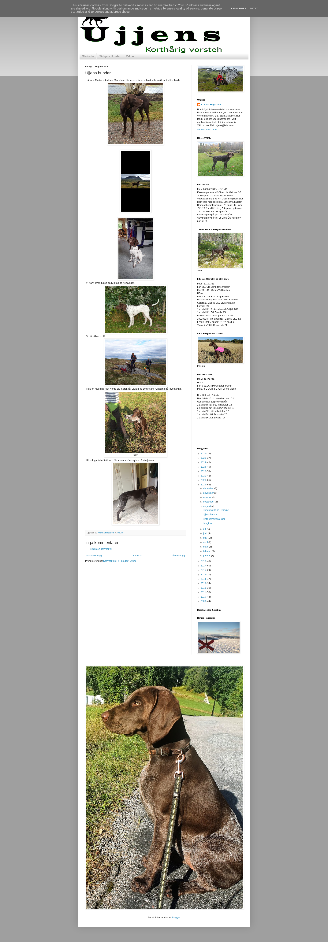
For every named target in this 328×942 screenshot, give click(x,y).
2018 (204, 561)
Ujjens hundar (210, 514)
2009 (204, 601)
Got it (254, 8)
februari (207, 551)
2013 (204, 583)
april (205, 542)
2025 (204, 458)
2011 (204, 592)
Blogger (176, 917)
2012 (204, 588)
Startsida (88, 56)
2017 (204, 565)
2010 (204, 596)
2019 (204, 484)
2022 (204, 471)
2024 (204, 462)
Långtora (207, 523)
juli (205, 529)
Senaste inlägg (94, 555)
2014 (204, 579)
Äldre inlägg (178, 555)
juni (205, 533)
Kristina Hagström (211, 104)
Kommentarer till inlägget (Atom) (119, 561)
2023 (204, 466)
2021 (204, 475)
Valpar (130, 56)
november (208, 493)
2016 (204, 570)
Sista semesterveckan (214, 519)
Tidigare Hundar (109, 56)
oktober (207, 497)
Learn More (238, 8)
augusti (207, 506)
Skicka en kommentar (101, 549)
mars (206, 546)
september (209, 501)
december (208, 488)
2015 (204, 574)
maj (205, 537)
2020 (204, 480)
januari (207, 555)
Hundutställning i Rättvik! (216, 510)
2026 (204, 453)
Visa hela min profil (207, 129)
